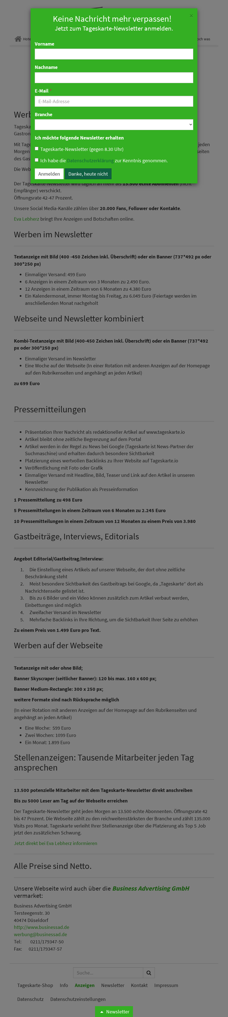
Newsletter (117, 1011)
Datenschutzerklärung (90, 160)
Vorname (44, 44)
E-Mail (43, 91)
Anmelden (49, 174)
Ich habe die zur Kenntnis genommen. (104, 160)
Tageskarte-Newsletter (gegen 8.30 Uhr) (81, 149)
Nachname (46, 67)
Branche (43, 114)
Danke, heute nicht (88, 174)
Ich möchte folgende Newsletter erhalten (79, 137)
